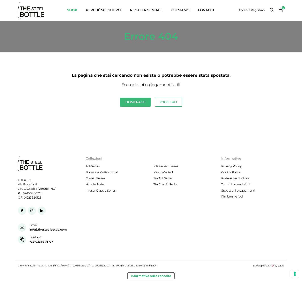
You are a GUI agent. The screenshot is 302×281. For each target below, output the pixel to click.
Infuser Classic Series (101, 190)
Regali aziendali (146, 10)
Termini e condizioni (235, 184)
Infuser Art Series (165, 166)
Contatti (206, 10)
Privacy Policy (231, 166)
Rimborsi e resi (232, 197)
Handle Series (95, 184)
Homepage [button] (135, 102)
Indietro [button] (168, 102)
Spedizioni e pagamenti (238, 190)
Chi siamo (180, 10)
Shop (72, 10)
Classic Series (95, 178)
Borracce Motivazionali (102, 172)
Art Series (93, 166)
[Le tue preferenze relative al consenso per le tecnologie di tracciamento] (295, 274)
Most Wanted (163, 172)
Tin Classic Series (165, 184)
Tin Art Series (163, 178)
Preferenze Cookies (235, 178)
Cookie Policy (231, 172)
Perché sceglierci (103, 10)
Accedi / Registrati (252, 10)
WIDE (281, 265)
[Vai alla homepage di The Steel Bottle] (31, 10)
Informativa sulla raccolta (151, 276)
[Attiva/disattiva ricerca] (271, 10)
